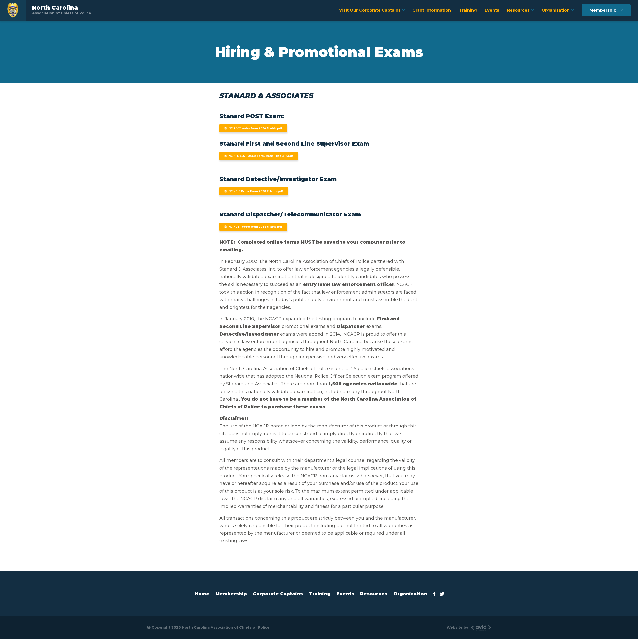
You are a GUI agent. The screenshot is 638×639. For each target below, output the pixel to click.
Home (202, 594)
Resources (518, 10)
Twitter (443, 594)
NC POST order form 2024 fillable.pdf (255, 128)
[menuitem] (371, 10)
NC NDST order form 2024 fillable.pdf (255, 226)
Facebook (435, 594)
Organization (556, 10)
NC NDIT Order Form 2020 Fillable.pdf (256, 191)
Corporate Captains (278, 594)
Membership (602, 10)
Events (492, 10)
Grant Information (431, 10)
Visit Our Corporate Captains (369, 10)
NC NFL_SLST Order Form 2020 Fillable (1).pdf (261, 156)
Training (468, 10)
